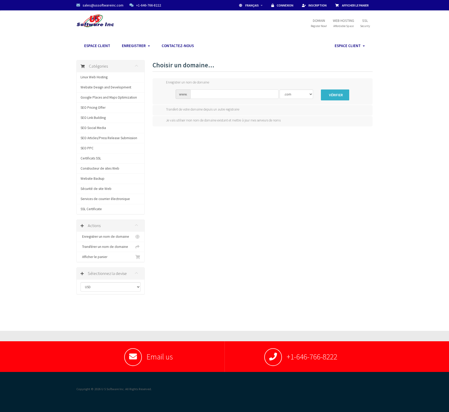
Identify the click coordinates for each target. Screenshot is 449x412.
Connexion (285, 5)
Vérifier (336, 95)
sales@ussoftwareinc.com (103, 5)
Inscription (317, 5)
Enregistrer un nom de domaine (105, 236)
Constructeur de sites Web (100, 168)
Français (252, 5)
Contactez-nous (178, 45)
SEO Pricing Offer (93, 107)
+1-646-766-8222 (148, 5)
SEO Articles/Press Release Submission (109, 138)
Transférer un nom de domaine (104, 246)
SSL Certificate (91, 209)
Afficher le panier (355, 5)
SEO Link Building (93, 117)
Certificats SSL (91, 158)
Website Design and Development (106, 87)
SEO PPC (87, 148)
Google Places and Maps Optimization (109, 97)
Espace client (97, 45)
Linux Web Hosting (94, 77)
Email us (160, 357)
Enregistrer (134, 45)
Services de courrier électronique (105, 199)
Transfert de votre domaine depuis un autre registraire (202, 109)
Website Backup (92, 178)
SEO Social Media (93, 128)
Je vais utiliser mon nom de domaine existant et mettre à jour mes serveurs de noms (223, 120)
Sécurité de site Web (96, 188)
